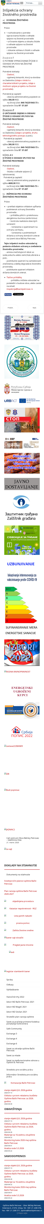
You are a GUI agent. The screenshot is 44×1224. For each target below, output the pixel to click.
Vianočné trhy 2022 (15, 997)
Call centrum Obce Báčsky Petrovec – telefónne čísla (22, 840)
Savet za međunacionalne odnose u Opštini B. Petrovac (22, 1061)
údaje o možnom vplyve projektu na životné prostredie (19, 86)
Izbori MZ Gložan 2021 (16, 1012)
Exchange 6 (11, 1043)
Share (8, 294)
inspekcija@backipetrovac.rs (20, 289)
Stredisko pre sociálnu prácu (19, 1069)
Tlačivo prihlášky (14, 277)
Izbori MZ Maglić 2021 (16, 1007)
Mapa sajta (22, 1213)
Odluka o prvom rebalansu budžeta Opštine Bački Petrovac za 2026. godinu (20, 1098)
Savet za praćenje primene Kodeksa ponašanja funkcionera (22, 1023)
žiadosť (10, 74)
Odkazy (9, 984)
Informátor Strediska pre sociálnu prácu (22, 1075)
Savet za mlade (13, 1055)
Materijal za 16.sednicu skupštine (19, 1134)
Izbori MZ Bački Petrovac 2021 (20, 1002)
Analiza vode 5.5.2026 (14, 1148)
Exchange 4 (11, 1038)
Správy (9, 979)
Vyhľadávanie (12, 989)
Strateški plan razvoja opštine (20, 1017)
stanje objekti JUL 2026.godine (18, 1090)
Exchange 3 (11, 1033)
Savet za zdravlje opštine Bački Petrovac (20, 1049)
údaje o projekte (23, 132)
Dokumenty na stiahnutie (18, 874)
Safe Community (14, 1028)
